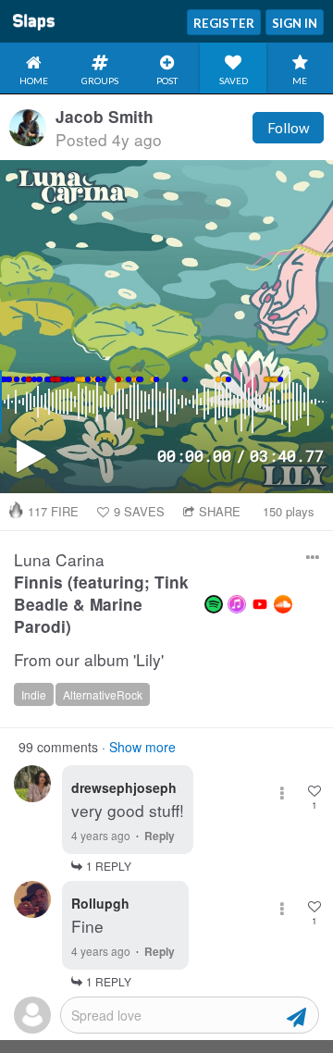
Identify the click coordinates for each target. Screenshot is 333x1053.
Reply (159, 835)
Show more (142, 746)
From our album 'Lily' (89, 660)
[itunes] (237, 604)
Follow (288, 127)
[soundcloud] (283, 604)
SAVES (139, 511)
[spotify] (213, 604)
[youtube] (260, 604)
